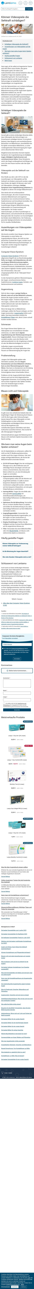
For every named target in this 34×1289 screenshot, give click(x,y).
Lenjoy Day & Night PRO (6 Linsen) (17, 808)
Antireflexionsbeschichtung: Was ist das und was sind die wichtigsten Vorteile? (17, 999)
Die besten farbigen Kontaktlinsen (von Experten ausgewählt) (15, 968)
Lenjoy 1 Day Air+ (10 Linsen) (17, 833)
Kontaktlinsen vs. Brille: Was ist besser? (12, 1056)
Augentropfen (18, 313)
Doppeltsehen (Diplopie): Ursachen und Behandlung (16, 1045)
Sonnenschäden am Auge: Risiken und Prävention (15, 1037)
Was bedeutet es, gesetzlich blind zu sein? (13, 1052)
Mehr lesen (8, 61)
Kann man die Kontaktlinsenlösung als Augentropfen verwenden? (16, 979)
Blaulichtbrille (13, 531)
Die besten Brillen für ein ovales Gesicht (12, 1026)
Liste (28, 1278)
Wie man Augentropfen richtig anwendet (13, 1041)
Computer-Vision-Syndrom (10, 256)
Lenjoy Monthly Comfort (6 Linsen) (17, 857)
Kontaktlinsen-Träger (8, 317)
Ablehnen (23, 1287)
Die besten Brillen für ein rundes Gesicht (12, 1019)
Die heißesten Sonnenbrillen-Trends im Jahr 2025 (15, 938)
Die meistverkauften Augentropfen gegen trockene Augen (15, 985)
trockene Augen (17, 282)
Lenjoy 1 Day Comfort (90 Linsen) (17, 760)
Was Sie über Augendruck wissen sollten (14, 867)
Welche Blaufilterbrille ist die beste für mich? (14, 1034)
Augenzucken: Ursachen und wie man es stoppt (15, 995)
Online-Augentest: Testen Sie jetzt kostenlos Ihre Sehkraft (15, 881)
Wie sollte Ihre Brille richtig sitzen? (11, 1004)
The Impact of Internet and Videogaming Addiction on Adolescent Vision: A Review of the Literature (16, 616)
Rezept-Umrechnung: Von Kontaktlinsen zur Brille (15, 1048)
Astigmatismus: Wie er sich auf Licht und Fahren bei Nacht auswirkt (16, 1014)
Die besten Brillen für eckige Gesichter (12, 1030)
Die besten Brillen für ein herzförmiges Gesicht (14, 1023)
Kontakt (10, 1073)
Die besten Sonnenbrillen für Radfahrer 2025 (14, 934)
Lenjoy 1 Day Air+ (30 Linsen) (17, 735)
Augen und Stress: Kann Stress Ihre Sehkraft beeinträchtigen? (14, 948)
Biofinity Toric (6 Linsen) (17, 784)
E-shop (6, 1073)
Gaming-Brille (16, 494)
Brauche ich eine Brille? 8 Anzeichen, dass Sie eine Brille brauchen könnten (15, 1009)
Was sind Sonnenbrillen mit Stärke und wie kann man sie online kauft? (16, 974)
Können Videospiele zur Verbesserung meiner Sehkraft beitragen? (15, 545)
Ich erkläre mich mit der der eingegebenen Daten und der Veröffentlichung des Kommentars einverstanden (15, 705)
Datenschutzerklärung (13, 1284)
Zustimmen (15, 1287)
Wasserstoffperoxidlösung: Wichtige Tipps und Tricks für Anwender (16, 908)
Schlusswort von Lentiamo (13, 58)
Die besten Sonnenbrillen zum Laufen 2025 (13, 930)
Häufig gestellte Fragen (12, 56)
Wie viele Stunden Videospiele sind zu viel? (17, 557)
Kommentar (6, 678)
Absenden (17, 710)
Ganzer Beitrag (5, 876)
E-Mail (5, 697)
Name (5, 690)
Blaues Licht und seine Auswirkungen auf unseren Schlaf (15, 957)
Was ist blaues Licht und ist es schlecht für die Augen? (14, 962)
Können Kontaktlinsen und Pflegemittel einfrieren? (15, 952)
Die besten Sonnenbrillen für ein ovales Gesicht (15, 1059)
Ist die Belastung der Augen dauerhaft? (15, 551)
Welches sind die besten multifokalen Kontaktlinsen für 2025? (16, 942)
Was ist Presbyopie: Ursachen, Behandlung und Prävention (15, 990)
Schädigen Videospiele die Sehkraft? (16, 44)
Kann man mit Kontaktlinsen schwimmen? (15, 895)
